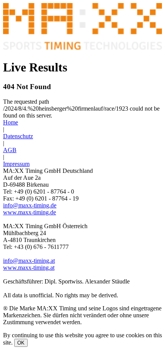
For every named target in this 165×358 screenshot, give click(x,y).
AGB (9, 150)
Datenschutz (18, 136)
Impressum (16, 164)
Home (10, 122)
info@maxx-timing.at (29, 260)
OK (21, 343)
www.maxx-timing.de (29, 212)
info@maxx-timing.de (29, 205)
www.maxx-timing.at (28, 267)
